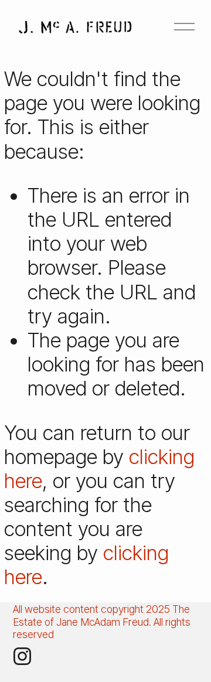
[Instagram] (22, 656)
